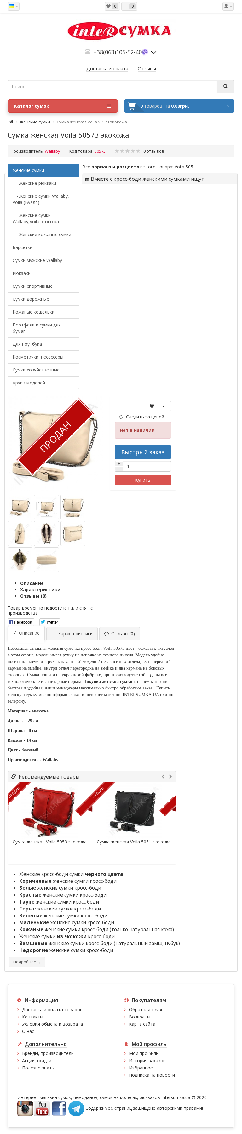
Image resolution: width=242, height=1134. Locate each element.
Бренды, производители (48, 1053)
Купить (142, 480)
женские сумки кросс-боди (68, 881)
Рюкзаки (22, 273)
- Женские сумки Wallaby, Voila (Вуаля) (41, 199)
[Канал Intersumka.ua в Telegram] (76, 1108)
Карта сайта (142, 1024)
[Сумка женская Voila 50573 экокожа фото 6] (20, 559)
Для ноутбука (27, 344)
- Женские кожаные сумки (42, 234)
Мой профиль (143, 1053)
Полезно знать (38, 1068)
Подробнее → (27, 962)
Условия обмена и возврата (52, 1024)
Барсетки (22, 247)
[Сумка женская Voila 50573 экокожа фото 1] (46, 507)
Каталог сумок (31, 106)
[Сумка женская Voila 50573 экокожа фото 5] (72, 533)
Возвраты (139, 1017)
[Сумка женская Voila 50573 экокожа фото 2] (72, 507)
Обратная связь (146, 1009)
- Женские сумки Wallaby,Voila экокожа (36, 218)
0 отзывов (153, 151)
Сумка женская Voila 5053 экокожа (50, 842)
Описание (32, 583)
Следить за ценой (144, 417)
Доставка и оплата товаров (52, 1009)
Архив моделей (29, 383)
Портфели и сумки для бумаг (37, 328)
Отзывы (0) (33, 596)
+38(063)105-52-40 (118, 52)
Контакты (32, 1017)
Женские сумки (35, 122)
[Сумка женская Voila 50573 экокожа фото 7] (46, 559)
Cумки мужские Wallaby (37, 260)
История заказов (147, 1060)
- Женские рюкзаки (34, 183)
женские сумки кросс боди (59, 902)
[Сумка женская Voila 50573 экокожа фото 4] (46, 533)
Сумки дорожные (31, 299)
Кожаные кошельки (34, 312)
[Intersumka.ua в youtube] (42, 1108)
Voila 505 (184, 167)
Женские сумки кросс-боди (67, 936)
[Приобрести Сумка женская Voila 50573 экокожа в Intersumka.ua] (20, 507)
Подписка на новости (152, 1075)
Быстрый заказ (142, 452)
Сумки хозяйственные (36, 370)
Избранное (141, 1068)
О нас (28, 1031)
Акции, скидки (36, 1060)
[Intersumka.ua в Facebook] (59, 1108)
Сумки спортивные (33, 286)
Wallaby (52, 151)
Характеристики (40, 590)
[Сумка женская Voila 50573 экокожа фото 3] (20, 533)
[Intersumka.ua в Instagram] (25, 1108)
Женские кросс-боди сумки (71, 874)
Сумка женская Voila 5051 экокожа (134, 842)
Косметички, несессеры (38, 357)
